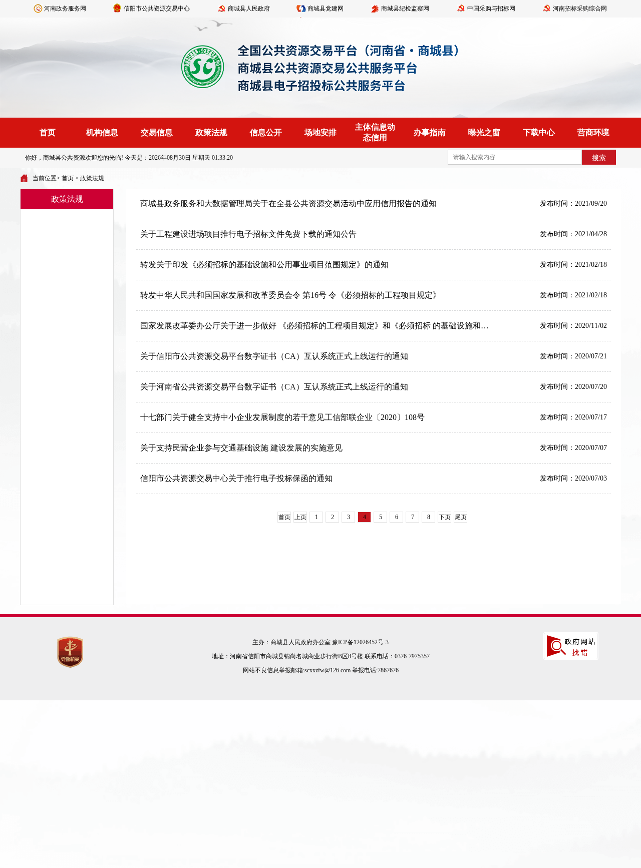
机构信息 (102, 132)
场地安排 (320, 132)
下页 (445, 517)
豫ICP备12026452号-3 (360, 642)
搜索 (599, 158)
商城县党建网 (325, 8)
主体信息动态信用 (375, 132)
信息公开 (266, 132)
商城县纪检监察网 (405, 8)
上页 (300, 517)
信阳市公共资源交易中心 (157, 8)
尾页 (461, 517)
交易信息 (157, 132)
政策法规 (211, 132)
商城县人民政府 (249, 8)
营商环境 (593, 132)
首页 (48, 132)
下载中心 (539, 132)
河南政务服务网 (65, 8)
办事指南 (430, 132)
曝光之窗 (484, 132)
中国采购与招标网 (491, 8)
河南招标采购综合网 (580, 8)
